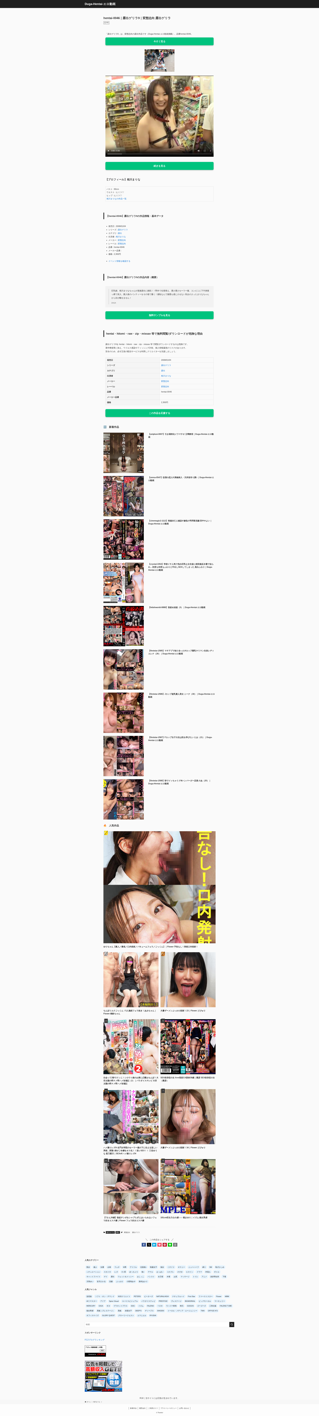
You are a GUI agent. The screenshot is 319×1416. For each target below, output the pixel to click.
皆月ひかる (101, 1281)
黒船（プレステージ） (105, 1311)
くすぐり (170, 1267)
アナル (150, 1272)
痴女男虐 (89, 1311)
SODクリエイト (124, 1296)
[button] (144, 1245)
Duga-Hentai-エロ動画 (100, 3)
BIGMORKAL (190, 1301)
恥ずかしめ (219, 1267)
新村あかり (143, 1281)
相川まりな (121, 237)
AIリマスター (91, 1301)
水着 (168, 1277)
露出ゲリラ (123, 230)
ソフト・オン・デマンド (104, 1296)
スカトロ (107, 1272)
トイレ (195, 1277)
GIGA (101, 1306)
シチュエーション (93, 1272)
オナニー (181, 1267)
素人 (95, 1267)
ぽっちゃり (133, 1272)
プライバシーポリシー (168, 1408)
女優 (102, 1267)
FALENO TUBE (226, 1306)
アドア (103, 1301)
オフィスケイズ (92, 1315)
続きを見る (159, 166)
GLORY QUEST (108, 1315)
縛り (204, 1267)
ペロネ (160, 1306)
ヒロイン (189, 1272)
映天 (182, 1306)
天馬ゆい (89, 1281)
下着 (224, 1277)
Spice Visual (114, 1301)
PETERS (137, 1296)
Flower (218, 1296)
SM (210, 1267)
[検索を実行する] (231, 1324)
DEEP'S (138, 1311)
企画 (109, 1267)
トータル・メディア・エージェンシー (182, 1311)
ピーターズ (148, 1296)
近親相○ (143, 1267)
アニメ (204, 1277)
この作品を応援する (159, 413)
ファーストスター (206, 1296)
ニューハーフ (193, 1267)
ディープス (149, 1311)
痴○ (143, 1272)
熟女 (88, 1267)
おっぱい (160, 1272)
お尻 (175, 1277)
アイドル (133, 1267)
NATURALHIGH (162, 1296)
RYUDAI (153, 1315)
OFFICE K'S (213, 1311)
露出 (120, 233)
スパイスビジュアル (130, 1301)
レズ (116, 1272)
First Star (191, 1296)
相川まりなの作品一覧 (116, 199)
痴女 (162, 1267)
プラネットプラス (120, 1306)
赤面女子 (128, 1311)
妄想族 (89, 1296)
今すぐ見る (159, 41)
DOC (133, 1306)
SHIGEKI (160, 1311)
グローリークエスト (126, 1315)
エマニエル (141, 1315)
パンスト (151, 1277)
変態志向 (122, 240)
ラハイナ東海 (171, 1306)
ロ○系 (123, 1272)
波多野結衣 (214, 1277)
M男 (124, 1267)
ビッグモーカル (205, 1301)
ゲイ (105, 1277)
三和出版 (212, 1306)
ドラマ (199, 1272)
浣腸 (111, 1281)
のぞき (180, 1272)
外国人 (208, 1272)
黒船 (119, 1311)
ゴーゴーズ (201, 1306)
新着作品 (133, 1408)
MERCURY (90, 1306)
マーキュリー (219, 1301)
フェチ (117, 1267)
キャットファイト (93, 1277)
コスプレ (170, 1272)
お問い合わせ (184, 1408)
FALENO (150, 1306)
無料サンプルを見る (159, 315)
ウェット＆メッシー (126, 1277)
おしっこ (140, 1277)
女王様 (160, 1277)
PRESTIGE (163, 1301)
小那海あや (131, 1281)
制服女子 (153, 1267)
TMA (202, 1311)
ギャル (216, 1272)
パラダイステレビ (148, 1301)
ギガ (108, 1306)
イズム (141, 1306)
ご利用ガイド (153, 1408)
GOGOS (190, 1306)
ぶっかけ (119, 1281)
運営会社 (142, 1408)
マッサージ (185, 1277)
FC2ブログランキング (95, 1340)
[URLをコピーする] (175, 1245)
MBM (227, 1296)
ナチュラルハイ (178, 1296)
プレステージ (176, 1301)
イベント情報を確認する (119, 261)
